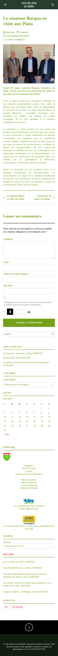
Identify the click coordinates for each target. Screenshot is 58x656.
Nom (6, 262)
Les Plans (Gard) (29, 5)
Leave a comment (16, 40)
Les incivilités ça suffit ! (13, 562)
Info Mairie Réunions (18, 36)
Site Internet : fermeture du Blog (17, 353)
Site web (7, 286)
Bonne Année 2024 (11, 358)
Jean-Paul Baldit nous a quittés (17, 568)
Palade (10, 32)
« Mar (6, 434)
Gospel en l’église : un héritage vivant (20, 592)
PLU (6, 607)
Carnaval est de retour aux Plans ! (42, 197)
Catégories (9, 380)
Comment (8, 239)
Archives (7, 542)
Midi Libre (8, 554)
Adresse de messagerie (16, 274)
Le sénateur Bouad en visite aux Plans (15, 197)
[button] (6, 4)
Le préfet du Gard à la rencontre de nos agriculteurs (26, 362)
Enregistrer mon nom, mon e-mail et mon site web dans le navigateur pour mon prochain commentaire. (28, 303)
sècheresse (17, 607)
